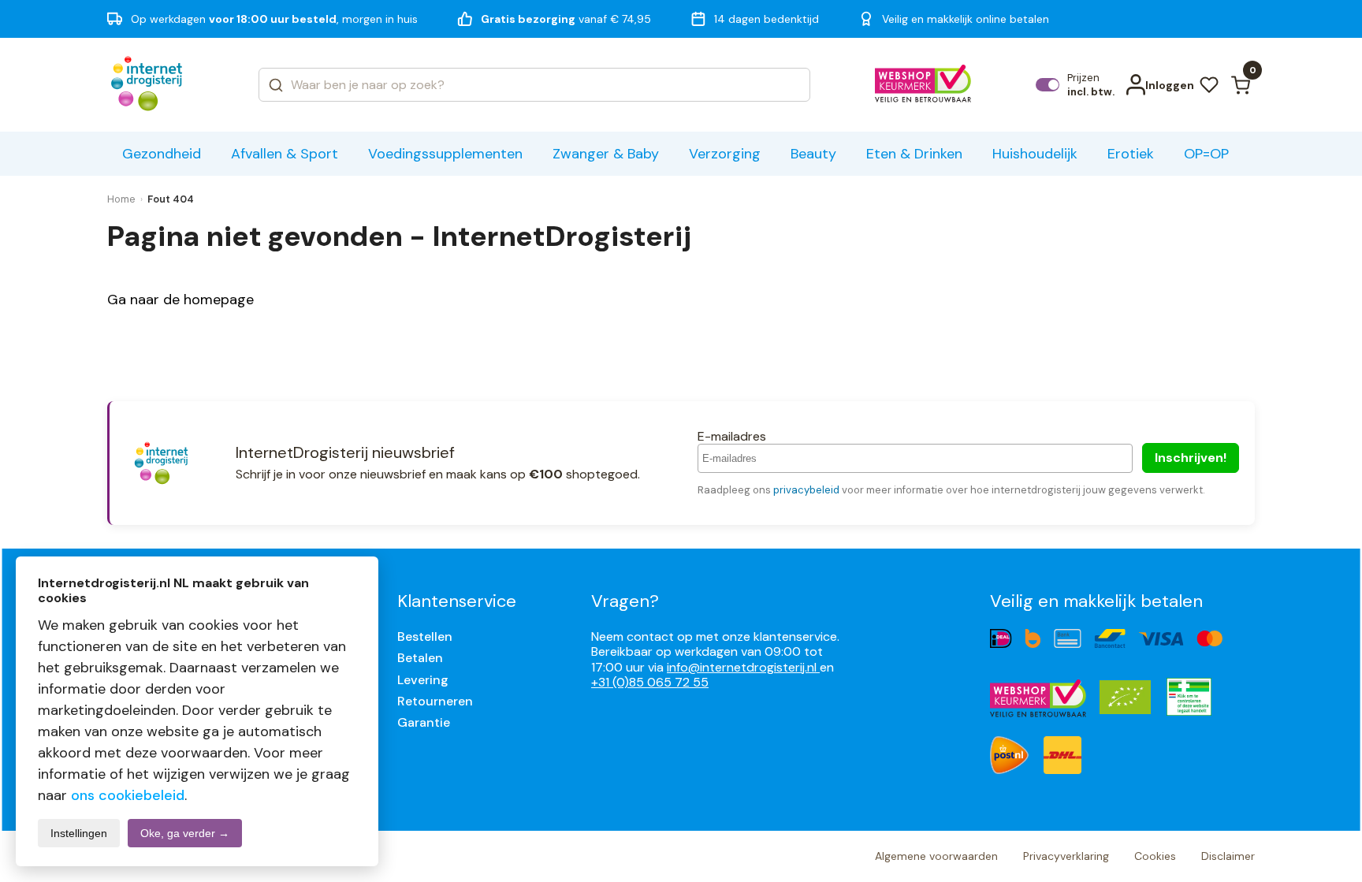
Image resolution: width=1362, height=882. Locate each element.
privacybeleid (806, 490)
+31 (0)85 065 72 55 (650, 682)
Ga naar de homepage (180, 299)
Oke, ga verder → (184, 833)
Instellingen (78, 833)
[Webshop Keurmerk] (923, 85)
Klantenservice (456, 601)
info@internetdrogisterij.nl (743, 667)
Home (121, 199)
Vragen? (625, 601)
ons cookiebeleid (127, 795)
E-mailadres (732, 436)
